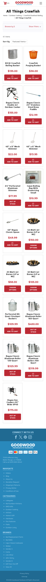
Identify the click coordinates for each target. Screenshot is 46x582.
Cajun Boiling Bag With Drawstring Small (33, 189)
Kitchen (8, 512)
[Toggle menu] (40, 3)
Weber (8, 546)
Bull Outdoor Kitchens (14, 503)
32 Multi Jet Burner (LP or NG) (33, 274)
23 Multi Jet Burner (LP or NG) (12, 274)
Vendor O (9, 561)
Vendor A (9, 549)
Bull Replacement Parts (14, 537)
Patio (8, 524)
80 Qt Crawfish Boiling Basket (12, 64)
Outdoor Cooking (12, 509)
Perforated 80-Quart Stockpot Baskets (12, 316)
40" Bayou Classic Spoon (12, 231)
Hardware (9, 518)
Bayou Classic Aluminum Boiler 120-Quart (12, 358)
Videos (8, 473)
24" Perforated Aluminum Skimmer (12, 188)
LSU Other (9, 555)
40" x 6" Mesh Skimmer (33, 147)
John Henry (10, 558)
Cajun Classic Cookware (14, 543)
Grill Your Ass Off (12, 564)
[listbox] (19, 42)
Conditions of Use (12, 491)
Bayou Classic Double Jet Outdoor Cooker (12, 105)
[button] (23, 26)
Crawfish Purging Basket (33, 64)
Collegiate (9, 500)
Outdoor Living (11, 527)
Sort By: (6, 41)
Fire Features (11, 521)
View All (9, 567)
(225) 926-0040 (16, 462)
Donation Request (12, 482)
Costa (8, 552)
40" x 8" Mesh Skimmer (13, 147)
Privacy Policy (24, 573)
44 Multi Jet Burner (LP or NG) (33, 232)
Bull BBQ (9, 540)
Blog (7, 476)
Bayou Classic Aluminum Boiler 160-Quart (33, 316)
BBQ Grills (9, 506)
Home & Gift (10, 515)
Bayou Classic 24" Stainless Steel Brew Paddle (33, 106)
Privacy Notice (11, 488)
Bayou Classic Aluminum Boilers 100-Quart (33, 359)
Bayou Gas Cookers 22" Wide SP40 (13, 402)
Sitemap (24, 576)
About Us (9, 479)
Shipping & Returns (13, 485)
